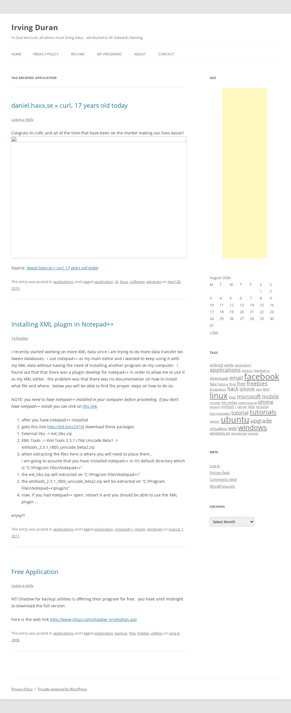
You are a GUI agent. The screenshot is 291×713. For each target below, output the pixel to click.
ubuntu (235, 419)
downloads (219, 378)
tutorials (263, 412)
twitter (215, 421)
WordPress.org (222, 486)
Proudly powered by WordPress (62, 689)
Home (16, 54)
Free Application (35, 571)
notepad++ (124, 529)
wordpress (239, 433)
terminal (262, 407)
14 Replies (19, 338)
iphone (247, 389)
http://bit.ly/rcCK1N (65, 426)
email (236, 377)
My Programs (109, 54)
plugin (140, 529)
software (137, 281)
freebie (143, 633)
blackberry (262, 371)
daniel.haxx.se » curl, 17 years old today (69, 105)
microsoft (249, 396)
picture (215, 407)
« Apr (214, 332)
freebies (257, 383)
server (242, 407)
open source (247, 403)
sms (251, 406)
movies (215, 403)
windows (153, 281)
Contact (166, 54)
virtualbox (218, 428)
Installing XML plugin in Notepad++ (62, 324)
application (103, 281)
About (140, 54)
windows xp (220, 433)
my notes (229, 402)
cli (116, 281)
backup (121, 633)
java (259, 389)
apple (229, 364)
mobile (270, 396)
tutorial (240, 412)
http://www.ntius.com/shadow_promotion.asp (93, 619)
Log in (215, 465)
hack (232, 388)
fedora (223, 384)
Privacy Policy (46, 54)
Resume (78, 54)
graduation (218, 389)
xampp (253, 433)
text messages (220, 413)
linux (124, 281)
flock (232, 384)
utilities (157, 633)
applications (63, 281)
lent (266, 389)
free (132, 633)
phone (265, 401)
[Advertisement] (244, 173)
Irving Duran (34, 27)
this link (90, 406)
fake (213, 383)
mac (232, 397)
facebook (261, 376)
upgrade (261, 420)
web (232, 428)
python (227, 406)
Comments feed (223, 479)
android (216, 364)
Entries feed (220, 472)
